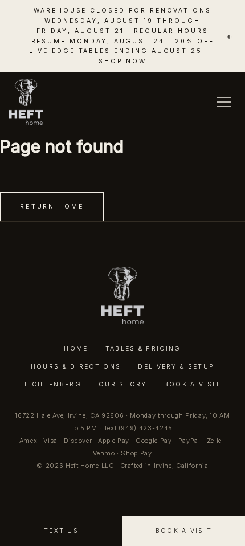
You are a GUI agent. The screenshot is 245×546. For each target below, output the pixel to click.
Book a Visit (192, 384)
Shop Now (123, 61)
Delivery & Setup (176, 366)
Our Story (123, 384)
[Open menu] (224, 102)
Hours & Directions (76, 366)
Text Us (61, 531)
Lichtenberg (52, 384)
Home (76, 348)
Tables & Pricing (143, 348)
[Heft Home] (26, 102)
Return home (52, 206)
